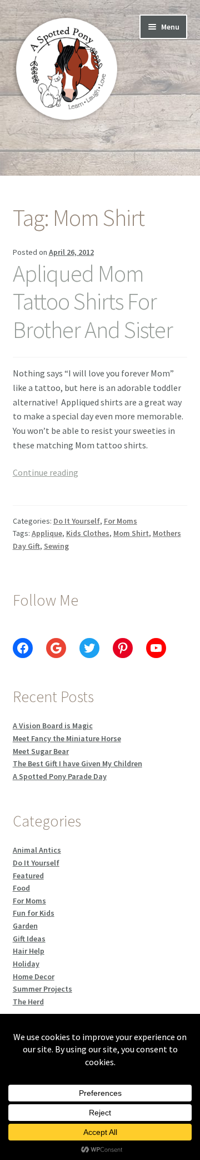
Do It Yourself (76, 521)
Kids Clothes (87, 533)
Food (21, 888)
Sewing (56, 546)
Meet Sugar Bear (41, 751)
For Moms (120, 521)
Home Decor (33, 977)
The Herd (28, 1002)
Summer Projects (42, 989)
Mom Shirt (131, 533)
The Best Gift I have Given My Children (77, 763)
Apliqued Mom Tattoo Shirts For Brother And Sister (93, 302)
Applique (47, 533)
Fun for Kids (33, 913)
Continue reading (45, 472)
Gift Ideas (29, 939)
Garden (25, 926)
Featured (28, 876)
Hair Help (28, 951)
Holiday (26, 964)
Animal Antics (37, 850)
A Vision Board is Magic (53, 726)
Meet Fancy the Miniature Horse (67, 738)
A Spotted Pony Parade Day (60, 776)
